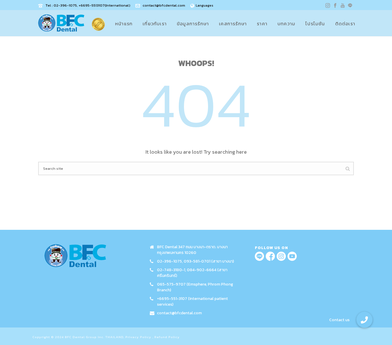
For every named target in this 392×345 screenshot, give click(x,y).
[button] (364, 320)
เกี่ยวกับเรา (155, 23)
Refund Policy (167, 337)
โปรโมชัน (315, 23)
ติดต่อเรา (345, 23)
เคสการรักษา (233, 23)
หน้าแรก (124, 23)
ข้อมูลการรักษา (193, 23)
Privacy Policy (138, 337)
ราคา (262, 23)
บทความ (286, 23)
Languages (204, 5)
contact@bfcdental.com (164, 5)
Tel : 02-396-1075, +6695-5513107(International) (87, 5)
